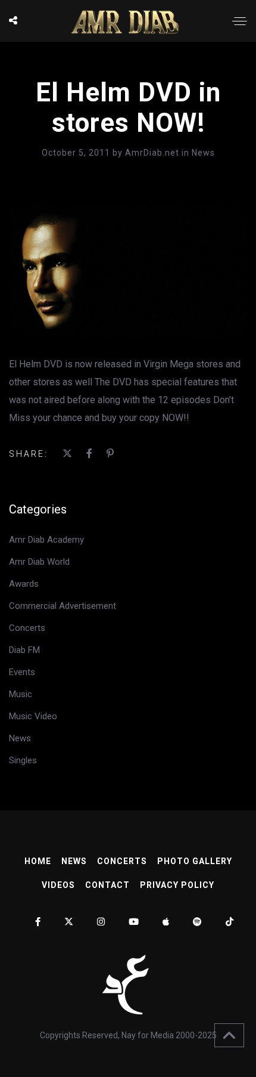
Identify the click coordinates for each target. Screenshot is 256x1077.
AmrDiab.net (153, 152)
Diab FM (24, 650)
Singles (23, 760)
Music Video (33, 716)
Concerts (27, 628)
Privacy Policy (177, 885)
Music (20, 694)
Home (37, 861)
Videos (58, 885)
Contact (107, 885)
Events (22, 672)
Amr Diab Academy (46, 539)
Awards (24, 583)
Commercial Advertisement (62, 606)
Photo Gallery (194, 861)
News (203, 152)
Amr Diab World (39, 561)
